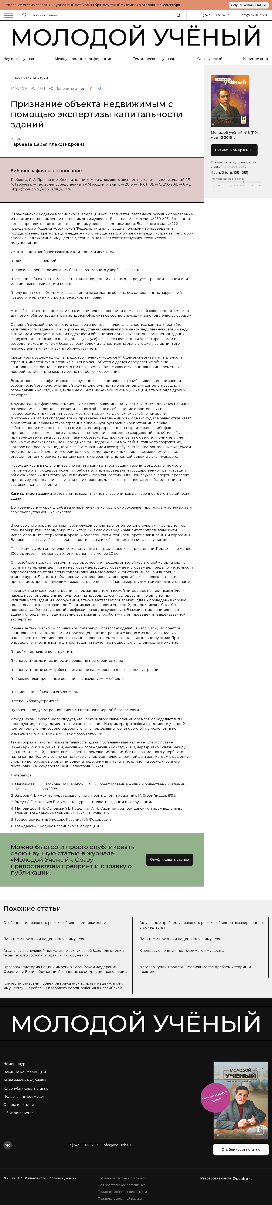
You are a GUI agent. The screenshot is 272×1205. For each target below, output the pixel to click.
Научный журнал (18, 59)
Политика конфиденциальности (122, 1192)
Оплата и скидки (18, 1105)
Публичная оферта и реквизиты (122, 1178)
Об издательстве (18, 1113)
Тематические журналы (154, 59)
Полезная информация (24, 1097)
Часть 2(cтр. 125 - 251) (229, 173)
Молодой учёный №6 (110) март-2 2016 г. (234, 135)
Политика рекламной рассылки (122, 1199)
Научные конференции (24, 1072)
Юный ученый (209, 59)
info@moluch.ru (255, 15)
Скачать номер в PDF (234, 150)
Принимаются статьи (215, 1097)
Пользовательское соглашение (122, 1185)
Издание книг (256, 59)
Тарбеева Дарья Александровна (48, 144)
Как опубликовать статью (25, 1088)
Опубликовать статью (248, 5)
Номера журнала (18, 1064)
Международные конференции (84, 59)
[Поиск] (178, 15)
